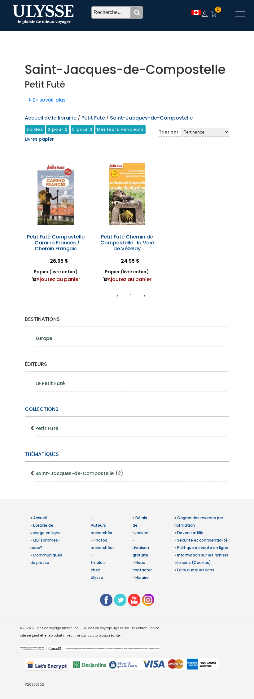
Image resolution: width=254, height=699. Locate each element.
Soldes (34, 129)
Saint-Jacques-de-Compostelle (79, 473)
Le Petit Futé (50, 383)
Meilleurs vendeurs (120, 129)
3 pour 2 (58, 129)
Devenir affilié (190, 532)
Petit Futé (46, 428)
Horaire (142, 577)
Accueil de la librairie (51, 117)
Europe (44, 338)
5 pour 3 (82, 129)
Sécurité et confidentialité (202, 540)
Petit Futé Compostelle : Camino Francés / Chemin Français (56, 242)
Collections (42, 409)
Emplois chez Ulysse (98, 570)
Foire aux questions (195, 570)
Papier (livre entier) (56, 272)
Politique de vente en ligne (202, 547)
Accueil (40, 517)
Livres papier (39, 139)
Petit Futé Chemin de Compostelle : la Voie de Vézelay (127, 242)
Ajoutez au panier (58, 279)
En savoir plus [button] (48, 99)
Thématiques (42, 454)
